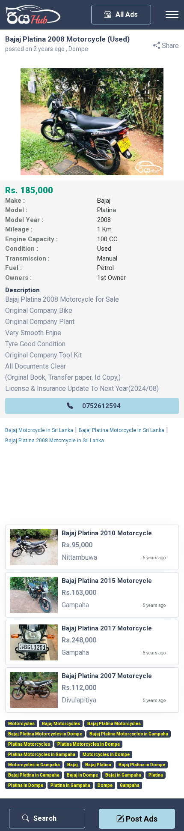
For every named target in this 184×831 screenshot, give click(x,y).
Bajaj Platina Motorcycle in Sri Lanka (121, 430)
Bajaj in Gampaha (123, 775)
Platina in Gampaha (70, 785)
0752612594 (101, 406)
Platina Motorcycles (29, 744)
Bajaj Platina (98, 765)
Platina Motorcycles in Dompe (88, 744)
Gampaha (129, 785)
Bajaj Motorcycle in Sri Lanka (39, 430)
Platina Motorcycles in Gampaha (41, 755)
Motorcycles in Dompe (106, 755)
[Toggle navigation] (172, 15)
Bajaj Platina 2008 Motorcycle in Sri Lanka (54, 441)
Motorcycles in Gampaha (34, 765)
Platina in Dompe (25, 785)
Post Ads (140, 818)
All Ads (127, 14)
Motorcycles (21, 724)
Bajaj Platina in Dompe (142, 765)
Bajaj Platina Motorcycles (114, 724)
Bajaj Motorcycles (61, 724)
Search (44, 818)
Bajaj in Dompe (82, 775)
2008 (104, 220)
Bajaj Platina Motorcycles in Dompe (45, 734)
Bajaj (103, 200)
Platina (106, 210)
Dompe (105, 785)
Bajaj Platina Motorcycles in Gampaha (128, 734)
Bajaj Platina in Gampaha (33, 775)
